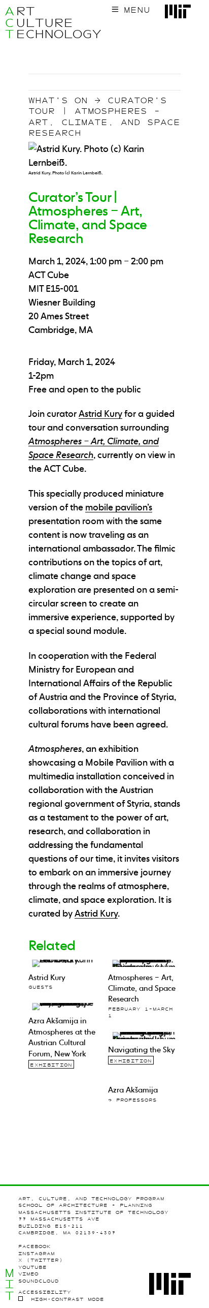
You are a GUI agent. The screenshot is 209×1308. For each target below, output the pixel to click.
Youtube (32, 1267)
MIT (9, 1284)
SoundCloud (38, 1281)
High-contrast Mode (67, 1299)
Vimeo (28, 1273)
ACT (9, 23)
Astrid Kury (96, 913)
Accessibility (44, 1292)
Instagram (36, 1253)
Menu (137, 10)
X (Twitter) (40, 1260)
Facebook (34, 1246)
